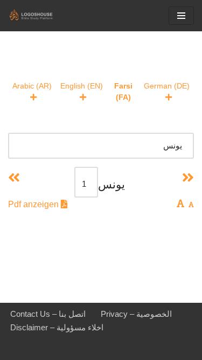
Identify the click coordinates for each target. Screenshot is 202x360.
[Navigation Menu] (181, 15)
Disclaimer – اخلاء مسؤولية (56, 327)
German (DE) (167, 85)
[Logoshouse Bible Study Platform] (40, 16)
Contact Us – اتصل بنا (48, 313)
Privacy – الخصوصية (136, 313)
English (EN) (81, 85)
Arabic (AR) (32, 85)
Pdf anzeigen (34, 204)
